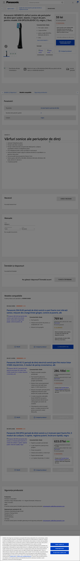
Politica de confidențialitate (24, 556)
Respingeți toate (59, 548)
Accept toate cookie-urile (59, 552)
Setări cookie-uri (59, 544)
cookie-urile (13, 556)
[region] (40, 548)
